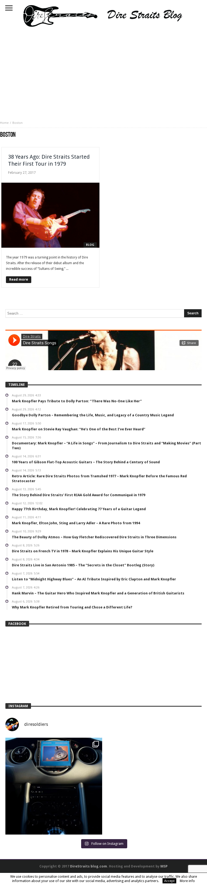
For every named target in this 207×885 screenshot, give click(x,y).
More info (187, 881)
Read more (18, 279)
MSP (164, 866)
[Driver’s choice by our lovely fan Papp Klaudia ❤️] (53, 786)
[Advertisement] (103, 72)
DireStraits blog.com (88, 866)
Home (4, 123)
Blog (90, 245)
